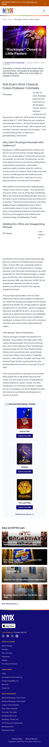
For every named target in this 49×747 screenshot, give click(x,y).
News (10, 19)
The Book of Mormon (9, 664)
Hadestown (6, 656)
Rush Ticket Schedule (9, 708)
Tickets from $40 (24, 436)
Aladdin (24, 467)
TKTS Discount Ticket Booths (12, 723)
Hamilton (5, 649)
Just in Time (24, 431)
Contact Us (6, 688)
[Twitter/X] (12, 636)
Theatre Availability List (10, 681)
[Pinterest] (16, 636)
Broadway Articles (8, 730)
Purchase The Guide (9, 712)
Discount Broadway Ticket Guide (13, 701)
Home (5, 19)
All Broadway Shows (23, 514)
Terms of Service (31, 739)
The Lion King (24, 503)
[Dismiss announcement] (45, 3)
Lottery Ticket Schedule (10, 705)
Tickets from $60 (24, 507)
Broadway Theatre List (10, 719)
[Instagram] (3, 636)
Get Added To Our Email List (12, 677)
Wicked (4, 660)
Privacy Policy (17, 739)
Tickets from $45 (24, 471)
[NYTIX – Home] (8, 11)
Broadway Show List (9, 716)
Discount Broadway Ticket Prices (13, 698)
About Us (5, 684)
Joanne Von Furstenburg (14, 63)
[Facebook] (7, 636)
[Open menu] (43, 10)
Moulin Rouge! (7, 646)
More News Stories (9, 604)
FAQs (4, 674)
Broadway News (7, 726)
